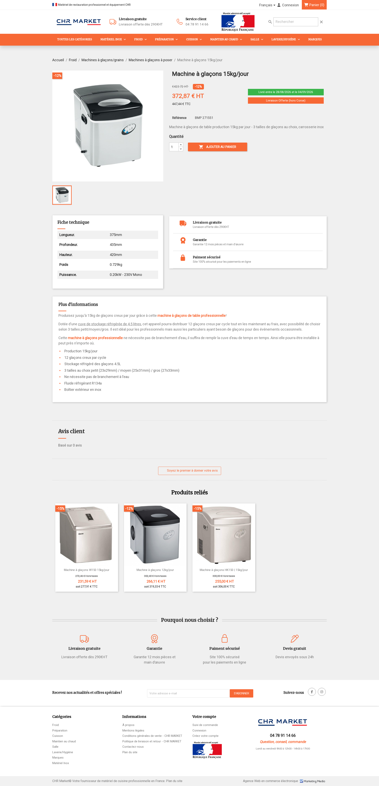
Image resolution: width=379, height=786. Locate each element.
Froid (138, 39)
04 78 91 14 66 (197, 24)
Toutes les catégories (74, 39)
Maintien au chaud (224, 39)
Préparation (164, 39)
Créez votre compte (205, 736)
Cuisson (192, 39)
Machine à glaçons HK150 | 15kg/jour (224, 570)
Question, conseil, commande (283, 742)
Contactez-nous (133, 746)
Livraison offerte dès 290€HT (141, 21)
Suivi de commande (205, 725)
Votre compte (204, 716)
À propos (128, 725)
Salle (254, 39)
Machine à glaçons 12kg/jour (155, 570)
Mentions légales (133, 730)
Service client (196, 19)
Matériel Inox (111, 39)
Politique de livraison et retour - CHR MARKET (151, 741)
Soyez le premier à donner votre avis (192, 470)
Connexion (199, 730)
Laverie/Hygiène (283, 39)
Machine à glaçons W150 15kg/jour (86, 570)
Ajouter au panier (217, 147)
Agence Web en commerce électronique (271, 781)
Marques (315, 39)
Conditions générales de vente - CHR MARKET (152, 736)
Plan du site (129, 752)
